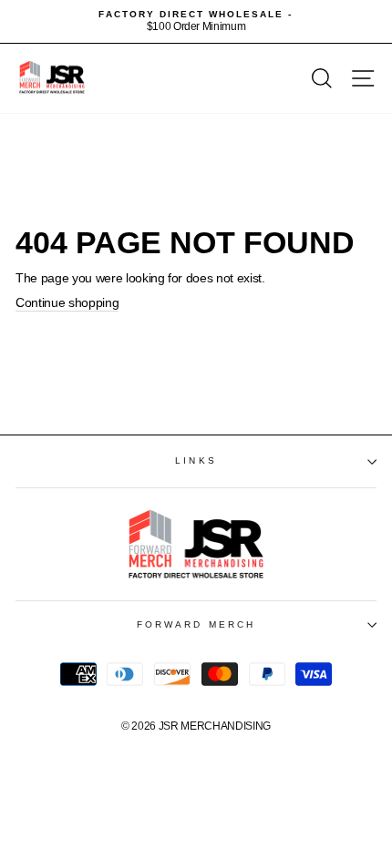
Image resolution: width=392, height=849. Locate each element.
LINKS (195, 460)
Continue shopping (67, 303)
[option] (196, 21)
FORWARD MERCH (196, 624)
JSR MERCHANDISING (215, 726)
